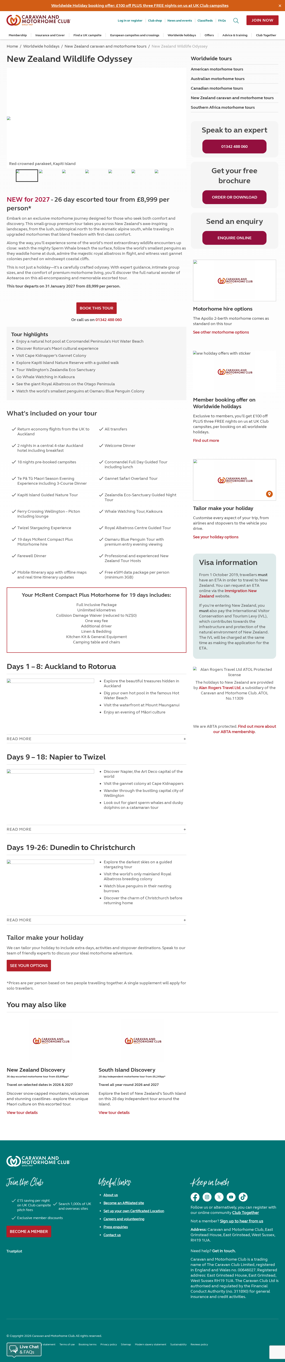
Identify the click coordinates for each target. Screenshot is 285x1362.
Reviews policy (199, 1344)
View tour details (22, 1112)
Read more (19, 738)
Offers (209, 35)
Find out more (206, 440)
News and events (179, 20)
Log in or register (130, 20)
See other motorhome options (221, 332)
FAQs (222, 20)
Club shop (155, 20)
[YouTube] (231, 1197)
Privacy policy (108, 1344)
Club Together (266, 35)
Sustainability (178, 1344)
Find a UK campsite (87, 35)
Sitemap (126, 1344)
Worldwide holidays (182, 35)
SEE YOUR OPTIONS (29, 965)
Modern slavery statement (150, 1344)
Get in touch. (224, 1250)
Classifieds (205, 20)
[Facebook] (195, 1197)
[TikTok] (243, 1197)
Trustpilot (14, 1251)
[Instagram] (207, 1197)
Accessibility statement (41, 1344)
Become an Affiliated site (124, 1203)
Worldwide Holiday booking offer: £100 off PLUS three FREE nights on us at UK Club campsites (139, 5)
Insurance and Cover (50, 35)
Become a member (29, 1231)
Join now (262, 20)
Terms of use (67, 1344)
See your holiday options (215, 536)
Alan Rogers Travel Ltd (219, 687)
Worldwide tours (211, 58)
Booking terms (87, 1344)
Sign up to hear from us (241, 1221)
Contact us (112, 1235)
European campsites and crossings (134, 35)
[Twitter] (219, 1197)
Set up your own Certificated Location (134, 1211)
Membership (18, 35)
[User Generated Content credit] (269, 494)
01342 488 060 (109, 319)
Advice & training (234, 35)
